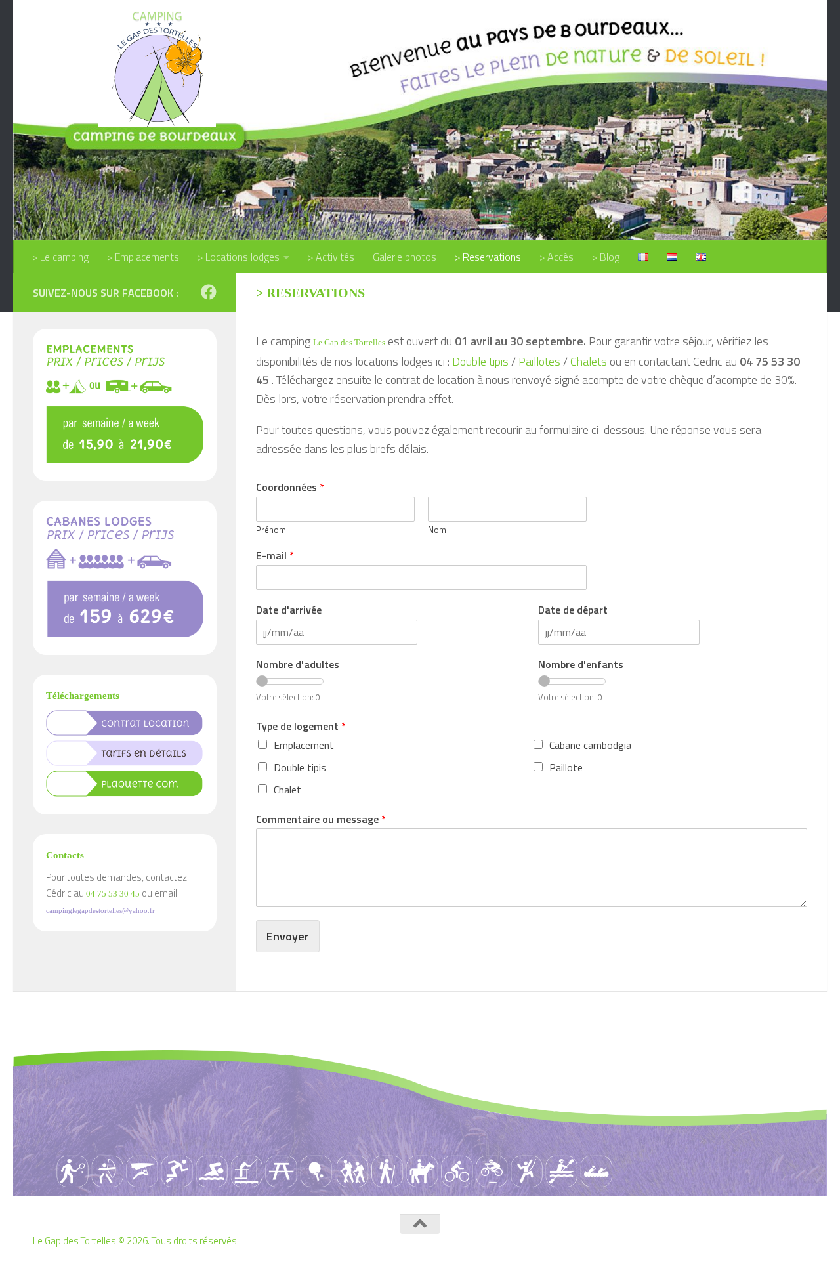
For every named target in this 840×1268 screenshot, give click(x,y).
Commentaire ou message (321, 819)
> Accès (556, 256)
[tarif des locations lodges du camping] (124, 633)
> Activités (331, 256)
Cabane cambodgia (590, 745)
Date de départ (573, 610)
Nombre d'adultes (297, 664)
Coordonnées (290, 487)
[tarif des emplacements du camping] (124, 459)
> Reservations (488, 256)
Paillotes (539, 361)
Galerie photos (404, 256)
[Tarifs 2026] (124, 762)
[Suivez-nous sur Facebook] (209, 292)
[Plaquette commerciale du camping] (124, 793)
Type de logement (301, 726)
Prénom (271, 530)
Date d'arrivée (289, 610)
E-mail (275, 555)
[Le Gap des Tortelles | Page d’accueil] (157, 68)
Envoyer (287, 936)
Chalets (588, 361)
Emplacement (304, 745)
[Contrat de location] (124, 732)
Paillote (566, 767)
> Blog (606, 256)
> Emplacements (143, 256)
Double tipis (480, 361)
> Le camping (60, 256)
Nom (437, 530)
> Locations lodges (239, 256)
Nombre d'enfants (580, 664)
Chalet (287, 789)
